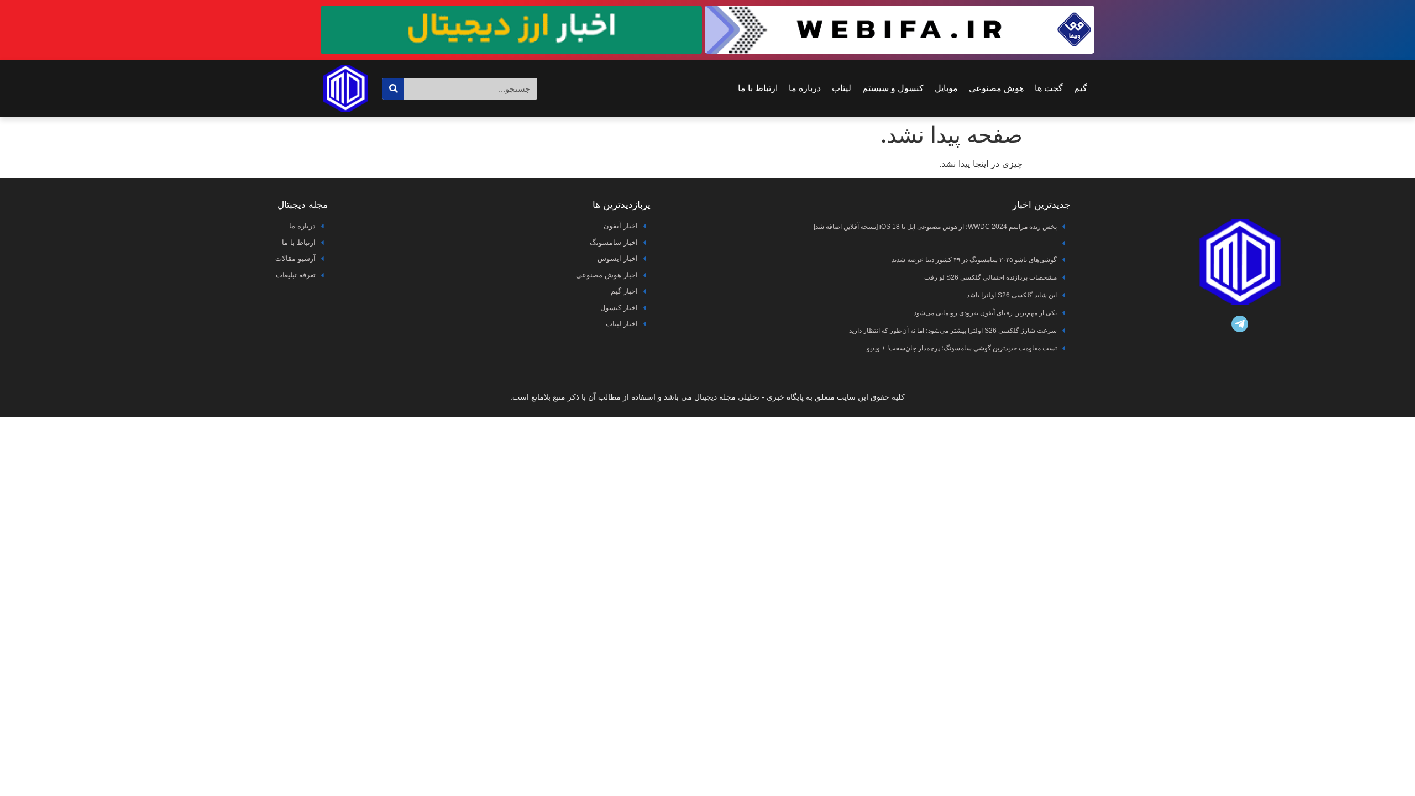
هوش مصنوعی (996, 88)
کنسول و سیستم (893, 88)
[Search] (393, 89)
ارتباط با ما (758, 88)
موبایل (946, 88)
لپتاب (841, 88)
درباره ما (805, 88)
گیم (1080, 88)
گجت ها (1049, 88)
